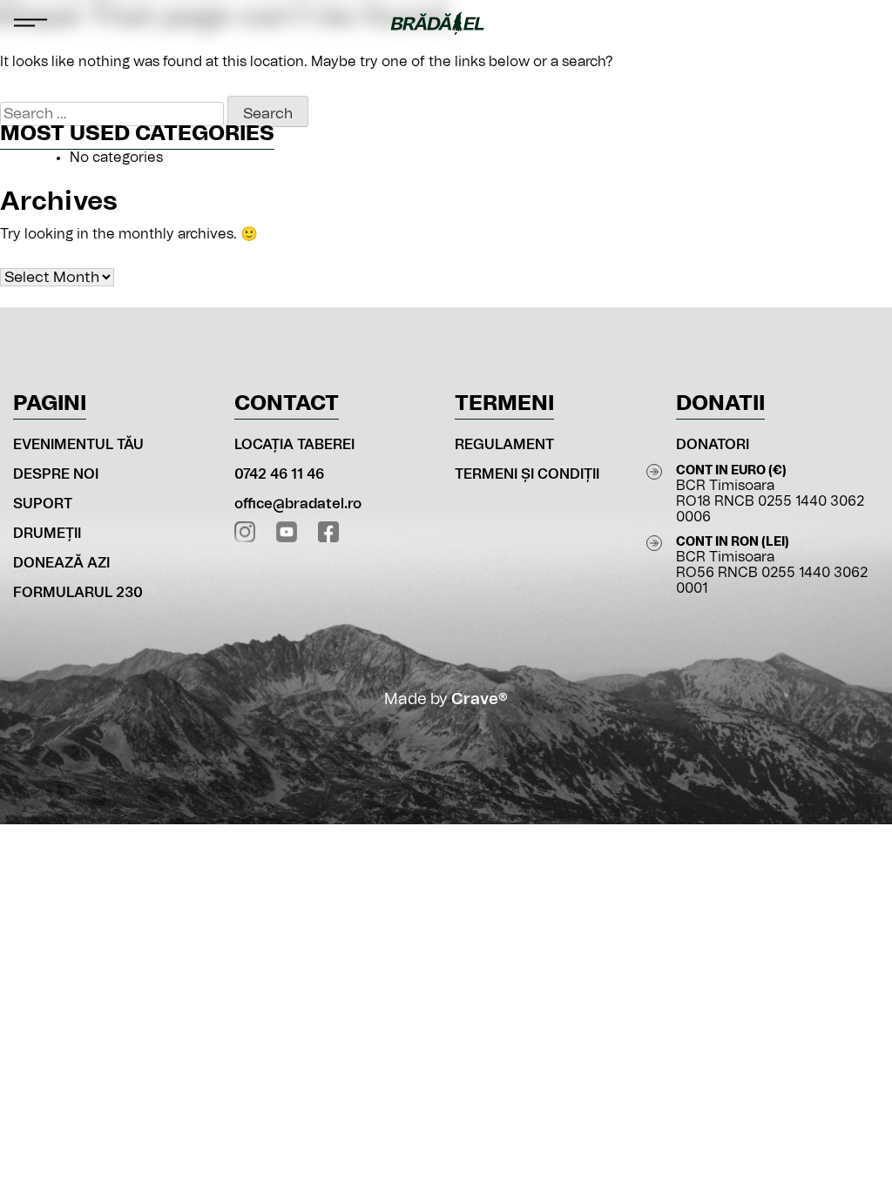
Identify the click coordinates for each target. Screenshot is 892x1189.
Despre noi (55, 474)
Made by (446, 700)
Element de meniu (862, 22)
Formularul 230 (78, 593)
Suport (42, 504)
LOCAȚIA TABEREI (294, 445)
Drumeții (47, 534)
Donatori (712, 445)
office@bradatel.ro (298, 504)
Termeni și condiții (527, 474)
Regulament (504, 445)
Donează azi (61, 563)
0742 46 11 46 (279, 474)
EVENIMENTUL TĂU (78, 445)
